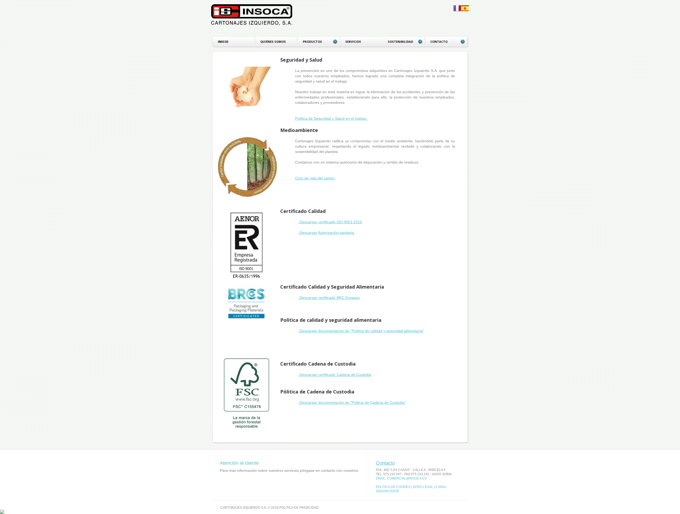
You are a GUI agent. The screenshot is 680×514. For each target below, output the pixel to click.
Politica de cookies (393, 487)
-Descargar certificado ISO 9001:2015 (330, 222)
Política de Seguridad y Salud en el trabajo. (331, 118)
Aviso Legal (423, 487)
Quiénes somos (273, 42)
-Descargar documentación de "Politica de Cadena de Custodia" (352, 402)
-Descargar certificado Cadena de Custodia (334, 374)
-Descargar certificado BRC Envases (329, 297)
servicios (353, 42)
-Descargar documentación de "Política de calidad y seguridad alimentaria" (361, 331)
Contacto (385, 463)
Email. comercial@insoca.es (401, 478)
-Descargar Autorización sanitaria (326, 232)
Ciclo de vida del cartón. (315, 178)
